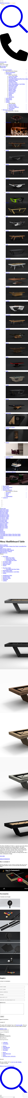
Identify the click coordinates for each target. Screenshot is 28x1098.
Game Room (9, 73)
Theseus (7, 178)
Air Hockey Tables (13, 82)
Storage (10, 95)
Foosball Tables (12, 81)
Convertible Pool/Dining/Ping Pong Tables (18, 78)
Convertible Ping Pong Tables (12, 569)
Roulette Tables (12, 89)
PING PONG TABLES (5, 548)
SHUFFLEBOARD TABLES (7, 550)
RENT (4, 1052)
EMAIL (2, 1028)
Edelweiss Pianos (13, 106)
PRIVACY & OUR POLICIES (7, 1066)
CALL (5, 1028)
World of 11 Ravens (7, 490)
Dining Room (9, 99)
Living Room (9, 98)
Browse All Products (10, 72)
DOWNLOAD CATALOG (9, 1056)
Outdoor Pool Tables (13, 546)
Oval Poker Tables (13, 86)
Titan (7, 216)
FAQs (4, 1055)
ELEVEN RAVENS (5, 3)
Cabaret (7, 300)
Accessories (11, 96)
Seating (10, 94)
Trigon (7, 230)
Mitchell (7, 272)
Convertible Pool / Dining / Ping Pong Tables (10, 534)
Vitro (7, 244)
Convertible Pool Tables (11, 560)
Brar (7, 112)
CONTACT (5, 1048)
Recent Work (6, 486)
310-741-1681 (19, 1025)
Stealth (7, 150)
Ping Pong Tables (13, 77)
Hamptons (8, 258)
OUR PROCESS (7, 1053)
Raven (7, 343)
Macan (7, 399)
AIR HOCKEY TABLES (6, 551)
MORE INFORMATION (5, 859)
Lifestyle (8, 102)
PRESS (4, 1046)
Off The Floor (6, 488)
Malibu (7, 164)
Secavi (7, 202)
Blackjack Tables (12, 87)
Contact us (5, 497)
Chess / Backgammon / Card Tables (17, 84)
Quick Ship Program (7, 487)
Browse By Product (7, 69)
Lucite (7, 385)
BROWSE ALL (3, 552)
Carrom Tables (12, 91)
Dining (7, 442)
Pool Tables (5, 556)
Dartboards (11, 93)
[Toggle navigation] (1, 1)
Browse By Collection (8, 109)
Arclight (7, 286)
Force (7, 357)
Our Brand (8, 492)
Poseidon (8, 329)
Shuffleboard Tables (13, 80)
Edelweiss (8, 458)
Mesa (7, 371)
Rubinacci (8, 136)
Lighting (8, 100)
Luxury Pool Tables (13, 76)
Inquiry (3, 4)
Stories (7, 493)
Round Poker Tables (13, 85)
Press (7, 495)
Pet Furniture (12, 108)
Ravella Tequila (12, 104)
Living (7, 456)
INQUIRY (2, 856)
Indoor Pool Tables (4, 509)
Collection (5, 1042)
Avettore (8, 192)
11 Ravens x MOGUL (14, 107)
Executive (8, 315)
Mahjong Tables (12, 90)
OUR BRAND (6, 1047)
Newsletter (5, 1050)
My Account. (3, 66)
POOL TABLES (4, 545)
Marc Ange (8, 122)
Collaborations (9, 496)
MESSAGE (2, 1002)
